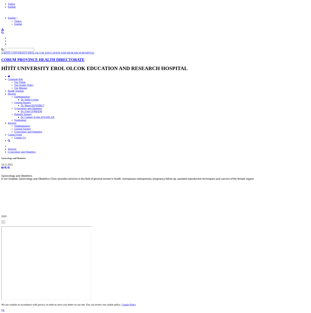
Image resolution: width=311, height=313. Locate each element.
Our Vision (20, 82)
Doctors (12, 93)
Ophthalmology (22, 96)
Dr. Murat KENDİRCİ (32, 105)
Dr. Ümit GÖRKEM (31, 111)
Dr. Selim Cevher (30, 99)
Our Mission (20, 88)
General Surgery (22, 102)
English (12, 7)
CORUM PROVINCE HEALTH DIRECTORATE (43, 60)
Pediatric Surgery (23, 114)
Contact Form (15, 134)
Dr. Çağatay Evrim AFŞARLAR (37, 117)
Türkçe (11, 4)
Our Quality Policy (24, 85)
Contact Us (20, 137)
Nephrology (20, 120)
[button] (13, 18)
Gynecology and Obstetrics (28, 108)
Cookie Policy (128, 304)
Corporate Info (15, 79)
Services (12, 123)
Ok (3, 310)
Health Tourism (16, 91)
